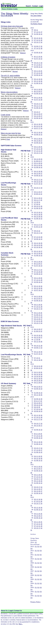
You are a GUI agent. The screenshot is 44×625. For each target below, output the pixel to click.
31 (31, 44)
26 (41, 56)
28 (41, 40)
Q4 (31, 548)
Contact (35, 6)
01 (35, 34)
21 (39, 32)
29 (31, 60)
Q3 (41, 546)
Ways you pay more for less (11, 133)
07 (35, 32)
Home (4, 9)
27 (41, 32)
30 (31, 36)
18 (39, 89)
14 (37, 32)
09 (37, 34)
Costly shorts (5, 115)
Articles (9, 9)
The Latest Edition (35, 15)
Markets (22, 53)
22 (41, 34)
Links (16, 9)
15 (39, 58)
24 (41, 42)
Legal (11, 610)
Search (28, 6)
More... (21, 624)
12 (37, 56)
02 (35, 67)
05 (35, 38)
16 (39, 34)
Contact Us (18, 610)
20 (39, 65)
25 (41, 38)
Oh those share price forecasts (12, 26)
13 (37, 65)
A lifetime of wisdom (8, 57)
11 (37, 30)
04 (35, 30)
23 (41, 67)
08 (37, 83)
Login (41, 6)
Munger (15, 71)
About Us (4, 610)
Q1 (36, 542)
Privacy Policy (35, 602)
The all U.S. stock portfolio (10, 75)
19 (39, 38)
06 (35, 91)
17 (39, 42)
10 (37, 38)
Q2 (38, 546)
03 (35, 42)
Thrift (8, 139)
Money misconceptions (9, 92)
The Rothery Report (36, 24)
